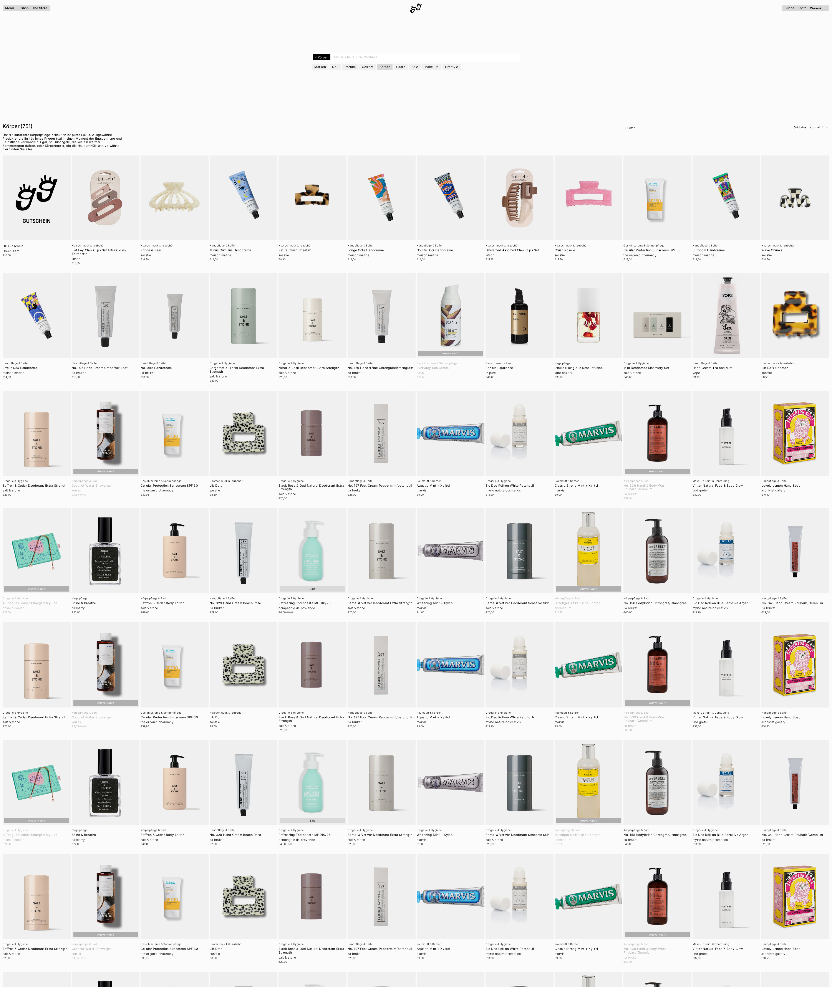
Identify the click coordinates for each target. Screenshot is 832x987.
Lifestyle (451, 67)
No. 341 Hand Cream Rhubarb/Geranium (792, 603)
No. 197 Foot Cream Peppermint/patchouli (380, 485)
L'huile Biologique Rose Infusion (579, 368)
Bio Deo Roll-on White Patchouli (510, 485)
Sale (415, 67)
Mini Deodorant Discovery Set (646, 368)
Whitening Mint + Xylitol (435, 603)
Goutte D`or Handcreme (435, 250)
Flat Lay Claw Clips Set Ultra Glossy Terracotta (99, 252)
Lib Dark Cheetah (774, 368)
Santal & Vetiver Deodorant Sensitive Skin (518, 603)
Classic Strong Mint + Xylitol (576, 485)
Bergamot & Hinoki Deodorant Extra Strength (237, 369)
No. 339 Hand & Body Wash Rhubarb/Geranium (644, 487)
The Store (39, 8)
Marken (320, 67)
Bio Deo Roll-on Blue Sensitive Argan (721, 603)
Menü (9, 8)
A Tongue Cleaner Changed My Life (30, 603)
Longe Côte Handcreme (366, 250)
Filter (631, 128)
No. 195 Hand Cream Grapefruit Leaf (100, 368)
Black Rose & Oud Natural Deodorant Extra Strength (311, 487)
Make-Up (431, 67)
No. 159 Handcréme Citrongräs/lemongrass (381, 368)
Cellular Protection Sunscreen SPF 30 (169, 485)
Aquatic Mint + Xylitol (433, 485)
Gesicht (367, 67)
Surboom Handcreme (709, 250)
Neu (335, 67)
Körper (385, 67)
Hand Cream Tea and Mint (713, 368)
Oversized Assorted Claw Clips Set (512, 250)
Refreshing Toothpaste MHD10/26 (304, 603)
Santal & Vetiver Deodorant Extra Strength (380, 603)
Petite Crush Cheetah (294, 250)
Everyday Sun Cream (433, 368)
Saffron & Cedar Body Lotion (162, 603)
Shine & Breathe (84, 603)
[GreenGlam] (416, 8)
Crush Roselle (565, 250)
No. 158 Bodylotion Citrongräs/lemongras (654, 603)
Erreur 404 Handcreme (20, 368)
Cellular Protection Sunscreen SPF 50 (652, 250)
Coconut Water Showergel (92, 485)
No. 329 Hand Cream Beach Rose (235, 603)
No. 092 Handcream (156, 368)
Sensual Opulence (499, 368)
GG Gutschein (13, 246)
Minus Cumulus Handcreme (230, 250)
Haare (400, 67)
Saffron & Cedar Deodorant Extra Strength (35, 485)
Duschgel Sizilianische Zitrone (577, 603)
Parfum (350, 67)
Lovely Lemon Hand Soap (781, 485)
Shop (25, 8)
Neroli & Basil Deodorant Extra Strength (308, 368)
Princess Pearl (151, 250)
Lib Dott (216, 485)
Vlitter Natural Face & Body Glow (718, 485)
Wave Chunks (771, 250)
